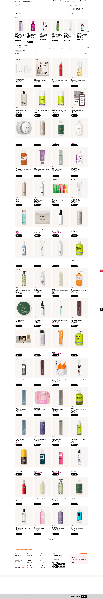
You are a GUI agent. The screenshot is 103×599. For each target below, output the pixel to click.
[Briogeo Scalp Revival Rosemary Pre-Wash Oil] (24, 250)
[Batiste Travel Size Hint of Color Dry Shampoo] (79, 71)
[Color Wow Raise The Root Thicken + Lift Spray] (79, 459)
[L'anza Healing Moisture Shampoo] (24, 430)
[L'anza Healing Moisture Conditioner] (24, 400)
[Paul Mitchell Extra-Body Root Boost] (42, 280)
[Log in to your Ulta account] (84, 5)
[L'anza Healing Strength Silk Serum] (60, 159)
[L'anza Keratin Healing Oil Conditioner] (60, 399)
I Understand (84, 596)
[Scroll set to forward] (88, 48)
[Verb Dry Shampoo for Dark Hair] (60, 460)
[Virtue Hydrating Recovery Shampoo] (24, 220)
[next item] (88, 31)
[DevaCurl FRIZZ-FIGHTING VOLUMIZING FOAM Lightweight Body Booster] (79, 430)
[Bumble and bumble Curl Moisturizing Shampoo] (79, 160)
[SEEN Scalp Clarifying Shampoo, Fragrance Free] (24, 518)
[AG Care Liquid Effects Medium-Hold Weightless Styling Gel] (42, 341)
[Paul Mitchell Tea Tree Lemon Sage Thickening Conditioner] (60, 131)
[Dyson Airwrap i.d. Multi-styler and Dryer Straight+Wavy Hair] (45, 28)
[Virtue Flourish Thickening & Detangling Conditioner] (42, 161)
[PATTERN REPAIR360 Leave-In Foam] (24, 459)
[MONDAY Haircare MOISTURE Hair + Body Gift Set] (42, 399)
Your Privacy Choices (76, 596)
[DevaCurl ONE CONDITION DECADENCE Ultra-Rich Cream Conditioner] (79, 341)
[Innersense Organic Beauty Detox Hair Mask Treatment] (79, 190)
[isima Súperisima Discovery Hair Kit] (60, 190)
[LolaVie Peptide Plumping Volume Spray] (60, 220)
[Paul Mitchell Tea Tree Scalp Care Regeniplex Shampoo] (79, 131)
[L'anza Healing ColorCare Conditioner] (79, 311)
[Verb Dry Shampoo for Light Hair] (42, 519)
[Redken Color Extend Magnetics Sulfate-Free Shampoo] (33, 29)
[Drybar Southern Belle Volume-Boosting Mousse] (42, 489)
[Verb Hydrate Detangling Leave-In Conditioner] (42, 460)
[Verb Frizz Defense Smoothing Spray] (24, 371)
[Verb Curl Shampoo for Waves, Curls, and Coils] (79, 281)
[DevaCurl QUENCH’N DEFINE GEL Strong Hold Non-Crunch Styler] (79, 400)
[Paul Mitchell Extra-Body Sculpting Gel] (60, 250)
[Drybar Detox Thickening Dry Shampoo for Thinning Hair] (60, 281)
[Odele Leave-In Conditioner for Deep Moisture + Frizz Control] (24, 101)
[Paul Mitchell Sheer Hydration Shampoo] (79, 219)
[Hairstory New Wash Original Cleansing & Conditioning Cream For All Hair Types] (60, 370)
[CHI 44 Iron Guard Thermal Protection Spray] (60, 70)
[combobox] (85, 53)
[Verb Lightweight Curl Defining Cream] (60, 341)
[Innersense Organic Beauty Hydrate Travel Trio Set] (24, 70)
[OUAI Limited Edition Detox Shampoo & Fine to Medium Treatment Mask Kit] (24, 341)
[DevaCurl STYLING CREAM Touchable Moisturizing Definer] (42, 101)
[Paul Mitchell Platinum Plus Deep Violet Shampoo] (42, 429)
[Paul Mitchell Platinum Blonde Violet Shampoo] (60, 518)
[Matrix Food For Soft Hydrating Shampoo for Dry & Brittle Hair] (57, 29)
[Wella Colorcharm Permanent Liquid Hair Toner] (79, 100)
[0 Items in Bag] (87, 5)
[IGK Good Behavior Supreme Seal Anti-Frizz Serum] (79, 370)
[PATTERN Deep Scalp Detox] (42, 310)
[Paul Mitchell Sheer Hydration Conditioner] (42, 130)
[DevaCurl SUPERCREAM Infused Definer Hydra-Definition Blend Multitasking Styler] (60, 101)
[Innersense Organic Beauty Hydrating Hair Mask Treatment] (42, 250)
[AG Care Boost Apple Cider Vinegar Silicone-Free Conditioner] (60, 489)
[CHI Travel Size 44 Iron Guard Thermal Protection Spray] (24, 489)
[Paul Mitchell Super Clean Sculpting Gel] (42, 190)
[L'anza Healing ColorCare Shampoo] (42, 371)
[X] (83, 8)
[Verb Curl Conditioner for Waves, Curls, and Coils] (24, 161)
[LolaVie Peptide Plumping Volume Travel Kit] (42, 71)
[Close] (101, 596)
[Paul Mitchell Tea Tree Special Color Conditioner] (79, 490)
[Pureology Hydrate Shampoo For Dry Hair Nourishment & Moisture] (20, 29)
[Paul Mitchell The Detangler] (24, 190)
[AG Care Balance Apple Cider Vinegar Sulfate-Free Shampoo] (24, 281)
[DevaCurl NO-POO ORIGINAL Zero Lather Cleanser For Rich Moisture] (79, 251)
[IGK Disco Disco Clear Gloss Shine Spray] (79, 518)
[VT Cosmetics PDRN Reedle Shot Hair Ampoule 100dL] (60, 311)
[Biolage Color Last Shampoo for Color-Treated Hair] (70, 29)
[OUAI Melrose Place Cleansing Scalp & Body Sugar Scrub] (42, 220)
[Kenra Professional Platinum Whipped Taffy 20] (24, 130)
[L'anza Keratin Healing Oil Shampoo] (60, 429)
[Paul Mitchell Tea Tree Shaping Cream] (24, 310)
